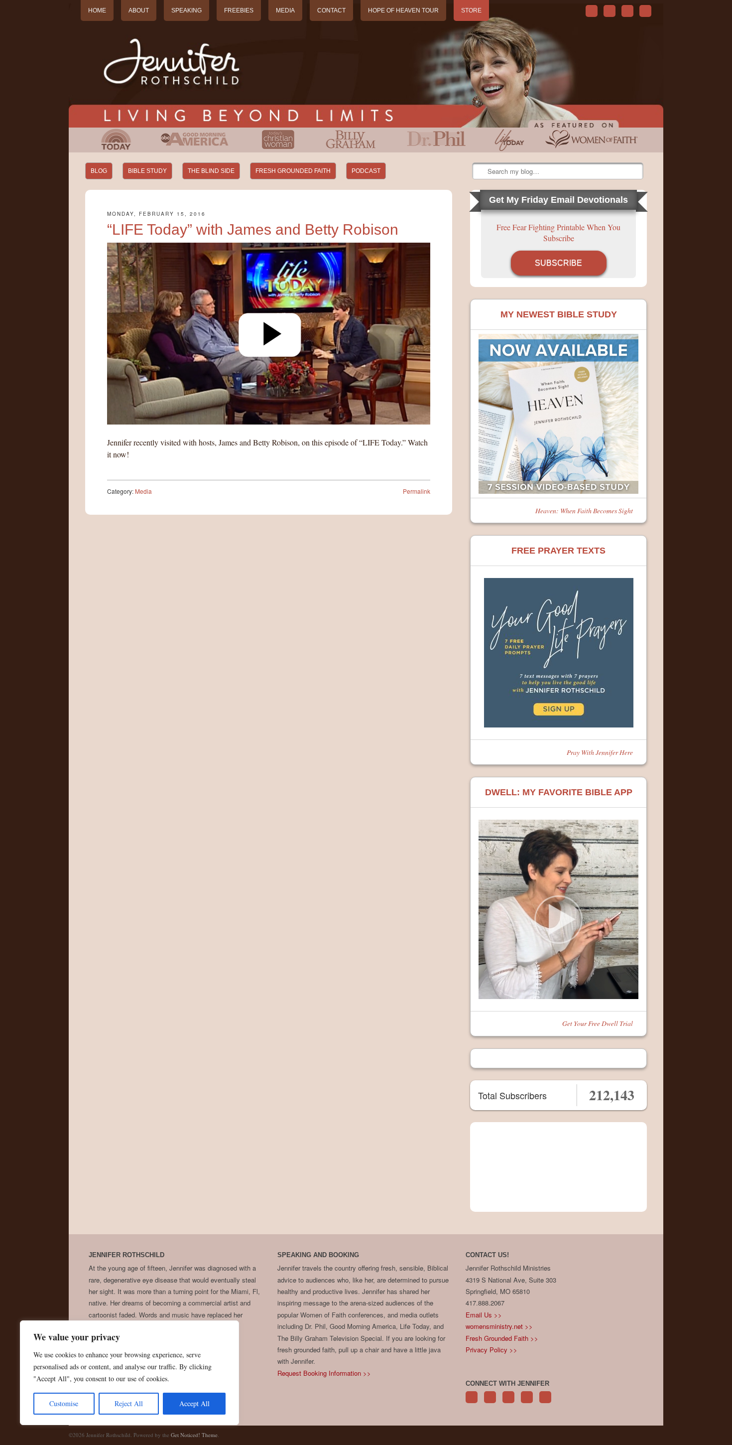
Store (471, 10)
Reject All (129, 1403)
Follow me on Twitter (592, 11)
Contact (331, 10)
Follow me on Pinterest (508, 1402)
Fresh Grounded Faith (293, 170)
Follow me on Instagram (527, 1402)
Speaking (186, 10)
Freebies (238, 10)
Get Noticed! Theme (194, 1435)
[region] (129, 1372)
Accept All (194, 1403)
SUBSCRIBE (558, 263)
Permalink (416, 491)
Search (480, 171)
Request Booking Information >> (324, 1373)
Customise (63, 1403)
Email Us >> (484, 1314)
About (138, 10)
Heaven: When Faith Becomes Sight (584, 510)
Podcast (366, 170)
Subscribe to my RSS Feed (645, 11)
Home (97, 10)
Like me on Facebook (609, 11)
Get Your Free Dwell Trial (597, 1023)
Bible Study (147, 170)
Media (285, 10)
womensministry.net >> (499, 1326)
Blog (99, 170)
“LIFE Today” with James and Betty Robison (252, 229)
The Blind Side (211, 170)
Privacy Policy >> (491, 1349)
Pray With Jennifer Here (600, 752)
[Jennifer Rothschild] (366, 65)
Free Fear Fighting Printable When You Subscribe (558, 232)
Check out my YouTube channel (627, 11)
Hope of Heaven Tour (403, 10)
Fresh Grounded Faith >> (502, 1338)
